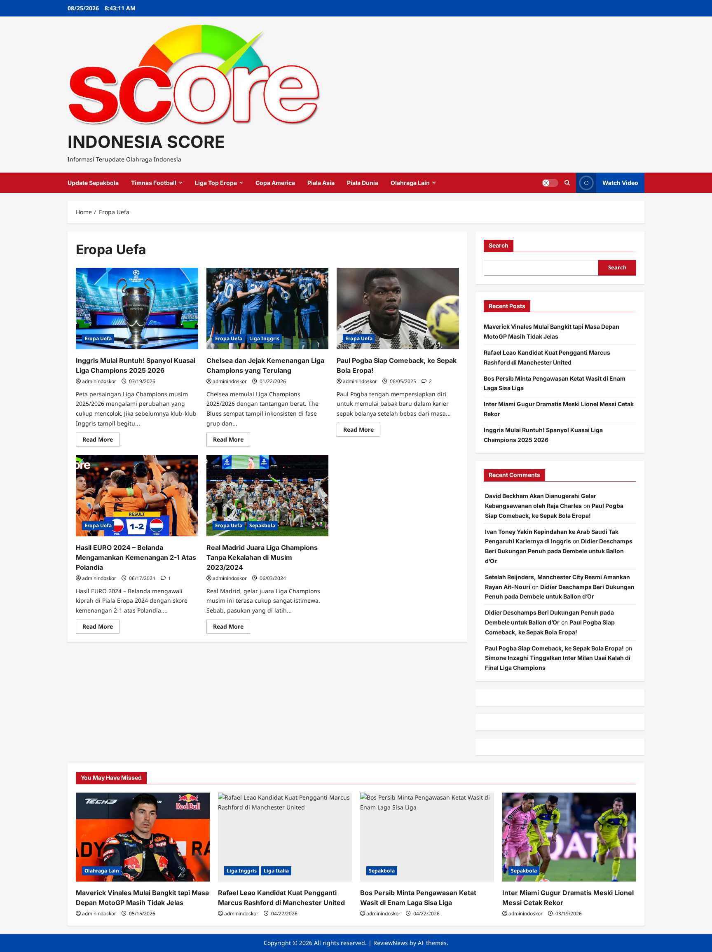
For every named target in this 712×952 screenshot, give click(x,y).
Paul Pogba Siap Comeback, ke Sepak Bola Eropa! (554, 648)
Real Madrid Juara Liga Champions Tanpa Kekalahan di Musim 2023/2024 (262, 557)
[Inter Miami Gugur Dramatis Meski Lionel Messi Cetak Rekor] (569, 837)
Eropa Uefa (98, 338)
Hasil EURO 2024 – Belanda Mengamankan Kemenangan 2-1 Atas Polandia (136, 557)
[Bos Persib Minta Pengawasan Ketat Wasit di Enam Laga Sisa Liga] (427, 837)
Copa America (275, 182)
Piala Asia (321, 182)
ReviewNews (390, 943)
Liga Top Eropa (216, 182)
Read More (100, 441)
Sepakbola (262, 525)
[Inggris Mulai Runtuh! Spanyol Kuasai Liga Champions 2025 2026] (137, 308)
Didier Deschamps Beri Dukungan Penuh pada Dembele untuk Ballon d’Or (558, 551)
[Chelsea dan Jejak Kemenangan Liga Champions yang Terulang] (267, 308)
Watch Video (620, 182)
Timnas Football (153, 182)
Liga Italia (276, 870)
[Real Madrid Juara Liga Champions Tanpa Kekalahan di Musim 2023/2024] (267, 495)
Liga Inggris (264, 338)
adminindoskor (99, 381)
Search (498, 245)
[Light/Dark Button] (550, 183)
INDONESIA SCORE (146, 141)
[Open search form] (567, 183)
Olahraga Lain (410, 182)
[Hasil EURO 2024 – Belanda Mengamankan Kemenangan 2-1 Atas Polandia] (137, 495)
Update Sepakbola (93, 182)
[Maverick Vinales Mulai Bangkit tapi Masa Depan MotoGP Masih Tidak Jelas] (143, 837)
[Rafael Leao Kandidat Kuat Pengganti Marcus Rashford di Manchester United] (285, 837)
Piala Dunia (362, 182)
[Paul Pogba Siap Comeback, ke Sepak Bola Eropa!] (398, 308)
